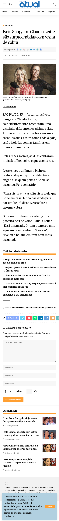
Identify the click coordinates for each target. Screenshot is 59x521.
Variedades (9, 25)
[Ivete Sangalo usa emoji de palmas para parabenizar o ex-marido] (49, 462)
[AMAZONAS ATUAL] (29, 4)
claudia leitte (18, 307)
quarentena (50, 307)
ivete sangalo (37, 307)
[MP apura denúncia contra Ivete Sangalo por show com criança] (49, 448)
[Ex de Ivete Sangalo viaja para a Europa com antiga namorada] (49, 421)
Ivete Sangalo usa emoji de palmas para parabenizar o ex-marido (19, 462)
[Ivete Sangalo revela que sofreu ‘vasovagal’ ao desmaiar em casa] (49, 434)
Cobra (28, 307)
